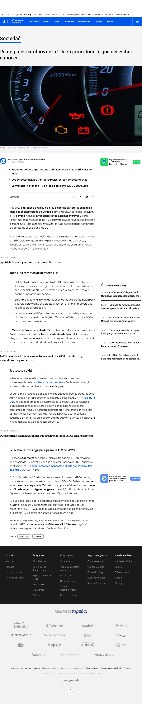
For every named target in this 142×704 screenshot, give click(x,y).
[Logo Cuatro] (87, 625)
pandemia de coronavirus (47, 382)
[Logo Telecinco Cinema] (87, 644)
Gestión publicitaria (109, 668)
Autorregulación (68, 575)
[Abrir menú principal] (137, 21)
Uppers (118, 566)
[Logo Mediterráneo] (104, 655)
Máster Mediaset (69, 595)
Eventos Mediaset (96, 577)
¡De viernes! (39, 589)
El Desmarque (122, 572)
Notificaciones (68, 580)
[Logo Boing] (88, 635)
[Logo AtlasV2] (38, 654)
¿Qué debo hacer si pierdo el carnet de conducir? (28, 262)
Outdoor (37, 595)
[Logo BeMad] (21, 644)
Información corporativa (30, 668)
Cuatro (118, 577)
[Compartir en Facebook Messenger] (86, 196)
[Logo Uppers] (54, 644)
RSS (120, 668)
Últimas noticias (14, 572)
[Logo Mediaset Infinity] (21, 625)
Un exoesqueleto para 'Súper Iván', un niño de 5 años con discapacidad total (97, 15)
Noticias (10, 561)
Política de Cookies (91, 668)
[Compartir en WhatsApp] (74, 196)
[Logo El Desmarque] (21, 635)
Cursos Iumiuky (95, 572)
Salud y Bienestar (96, 583)
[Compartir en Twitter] (80, 196)
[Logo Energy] (121, 635)
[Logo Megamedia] (72, 680)
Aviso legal (15, 668)
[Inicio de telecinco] (4, 21)
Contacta (65, 561)
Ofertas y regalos (96, 566)
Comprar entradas (97, 561)
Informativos (24, 536)
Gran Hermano (40, 561)
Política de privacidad (50, 668)
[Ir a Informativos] (17, 21)
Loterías (10, 566)
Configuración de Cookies (71, 668)
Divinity (118, 583)
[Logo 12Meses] (121, 645)
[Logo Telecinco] (54, 625)
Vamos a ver (39, 584)
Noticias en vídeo (15, 577)
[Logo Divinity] (121, 625)
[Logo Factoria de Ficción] (54, 635)
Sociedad (10, 38)
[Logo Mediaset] (71, 612)
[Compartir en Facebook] (93, 196)
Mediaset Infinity (123, 561)
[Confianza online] (71, 693)
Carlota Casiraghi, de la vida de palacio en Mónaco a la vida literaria (31, 15)
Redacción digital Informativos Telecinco (26, 159)
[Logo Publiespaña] (71, 654)
